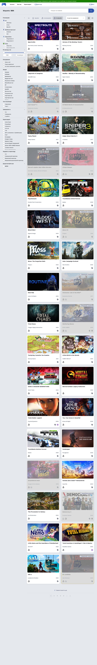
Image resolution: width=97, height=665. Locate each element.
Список (92, 18)
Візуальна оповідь (10, 80)
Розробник (8, 124)
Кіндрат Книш (8, 139)
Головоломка (8, 87)
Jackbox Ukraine (9, 147)
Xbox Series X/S (11, 47)
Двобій (7, 89)
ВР (5, 85)
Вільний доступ (9, 82)
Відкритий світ (9, 78)
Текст (6, 106)
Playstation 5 (10, 41)
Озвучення (8, 104)
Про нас (19, 4)
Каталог (12, 4)
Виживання (8, 76)
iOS (7, 34)
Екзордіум (7, 137)
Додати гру (38, 4)
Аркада (7, 72)
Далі (67, 596)
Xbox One (9, 45)
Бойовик (7, 74)
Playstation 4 (10, 38)
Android (9, 31)
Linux (8, 24)
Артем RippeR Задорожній (12, 143)
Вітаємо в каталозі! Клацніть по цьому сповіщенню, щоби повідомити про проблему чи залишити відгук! (48, 1)
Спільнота (7, 126)
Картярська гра (9, 97)
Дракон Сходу (8, 141)
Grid (89, 18)
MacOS (8, 27)
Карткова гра (8, 95)
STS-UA (7, 128)
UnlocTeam (8, 122)
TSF (6, 130)
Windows (9, 22)
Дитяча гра (8, 91)
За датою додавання (72, 17)
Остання (70, 596)
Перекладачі (27, 4)
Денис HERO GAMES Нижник (12, 145)
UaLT (6, 134)
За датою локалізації (72, 21)
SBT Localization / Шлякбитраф (13, 132)
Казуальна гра (9, 93)
